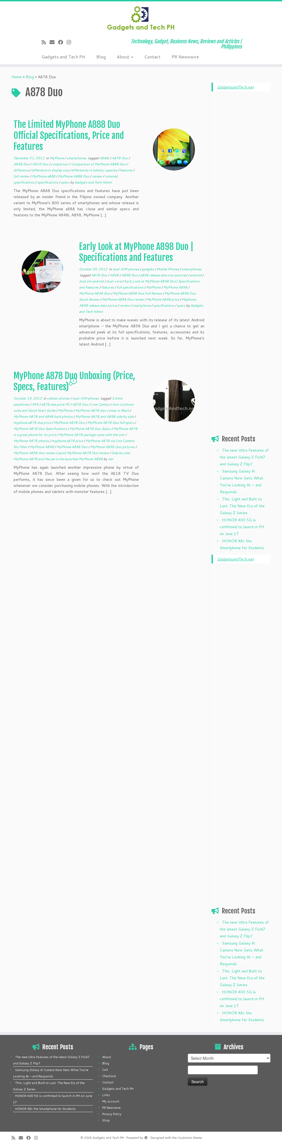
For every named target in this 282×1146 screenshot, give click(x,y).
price (113, 305)
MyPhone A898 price (163, 299)
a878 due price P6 (55, 404)
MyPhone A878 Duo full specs (111, 422)
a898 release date (154, 275)
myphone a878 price (68, 440)
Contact (152, 56)
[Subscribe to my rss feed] (46, 42)
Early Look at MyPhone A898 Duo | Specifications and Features (136, 252)
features (126, 170)
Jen (110, 459)
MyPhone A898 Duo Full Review (138, 293)
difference (21, 170)
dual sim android (92, 281)
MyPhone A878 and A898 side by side (104, 416)
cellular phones (58, 398)
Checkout (109, 1076)
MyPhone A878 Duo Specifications (40, 428)
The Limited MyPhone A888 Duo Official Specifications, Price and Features (68, 135)
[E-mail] (54, 42)
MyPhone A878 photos (31, 440)
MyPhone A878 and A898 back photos (43, 416)
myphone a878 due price (32, 422)
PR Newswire (185, 56)
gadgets (148, 269)
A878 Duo (120, 158)
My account (110, 1101)
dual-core (114, 281)
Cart (105, 1069)
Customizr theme (190, 1138)
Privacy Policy (111, 1114)
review (97, 176)
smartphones (77, 158)
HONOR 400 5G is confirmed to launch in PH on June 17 (242, 526)
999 (35, 404)
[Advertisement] (241, 179)
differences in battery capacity (94, 170)
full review (21, 176)
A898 (115, 275)
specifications (48, 182)
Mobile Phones (168, 269)
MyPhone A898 (175, 287)
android (196, 275)
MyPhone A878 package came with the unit (92, 434)
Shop (106, 1120)
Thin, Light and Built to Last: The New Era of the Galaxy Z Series (242, 506)
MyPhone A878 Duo (70, 422)
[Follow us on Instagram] (71, 42)
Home (17, 77)
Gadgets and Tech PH (63, 56)
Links (106, 1095)
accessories (179, 275)
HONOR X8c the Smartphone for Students (45, 1109)
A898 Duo (21, 164)
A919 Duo (40, 164)
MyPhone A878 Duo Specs (91, 428)
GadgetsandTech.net (235, 87)
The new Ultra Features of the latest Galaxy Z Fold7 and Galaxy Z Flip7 (244, 457)
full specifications (130, 287)
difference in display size (50, 170)
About (124, 56)
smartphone (141, 305)
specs (65, 182)
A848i (104, 158)
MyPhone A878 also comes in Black (102, 410)
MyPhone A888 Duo (74, 176)
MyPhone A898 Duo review (123, 299)
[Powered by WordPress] (146, 1137)
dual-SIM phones (126, 269)
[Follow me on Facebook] (62, 42)
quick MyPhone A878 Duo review (84, 453)
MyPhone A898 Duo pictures (112, 446)
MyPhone (57, 158)
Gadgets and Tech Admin (93, 182)
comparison (60, 164)
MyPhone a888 (44, 176)
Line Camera (100, 404)
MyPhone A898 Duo (95, 293)
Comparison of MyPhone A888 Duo (99, 164)
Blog (101, 56)
